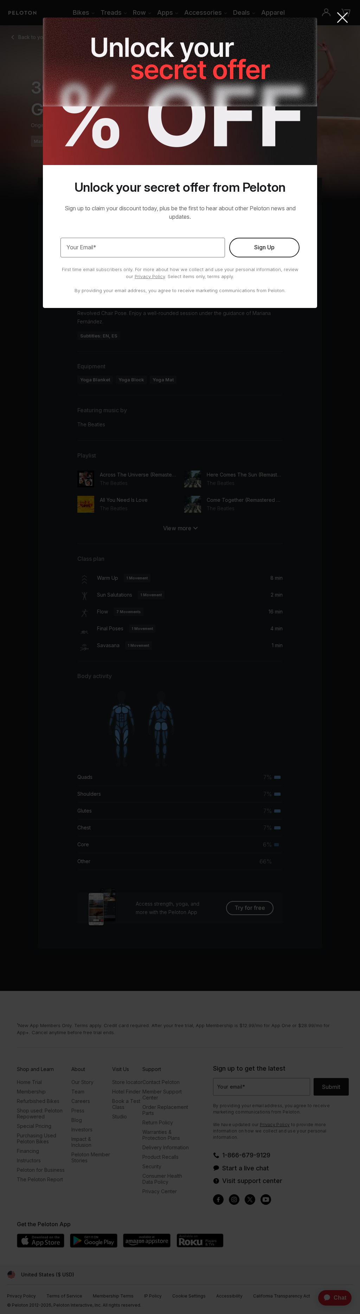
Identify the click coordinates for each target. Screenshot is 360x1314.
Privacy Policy (150, 276)
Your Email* (81, 247)
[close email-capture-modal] (342, 18)
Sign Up (264, 247)
